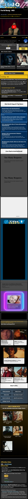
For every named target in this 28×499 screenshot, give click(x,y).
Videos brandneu (6, 391)
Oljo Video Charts (9, 481)
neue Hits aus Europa (18, 398)
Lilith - (18, 341)
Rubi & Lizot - (18, 379)
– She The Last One (8, 67)
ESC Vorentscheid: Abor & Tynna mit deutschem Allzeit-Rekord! (14, 125)
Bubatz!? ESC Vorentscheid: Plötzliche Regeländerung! (11, 134)
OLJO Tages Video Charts (7, 90)
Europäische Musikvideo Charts (8, 92)
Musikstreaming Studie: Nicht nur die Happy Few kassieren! (14, 142)
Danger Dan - (6, 379)
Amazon (8, 48)
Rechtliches (10, 491)
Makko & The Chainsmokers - (4, 342)
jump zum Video (4, 14)
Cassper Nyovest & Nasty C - (12, 360)
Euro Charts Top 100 (18, 394)
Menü (26, 7)
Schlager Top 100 (6, 401)
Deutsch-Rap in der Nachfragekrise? (11, 108)
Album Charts (18, 391)
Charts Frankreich (6, 398)
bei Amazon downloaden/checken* (15, 14)
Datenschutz (16, 491)
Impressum (4, 491)
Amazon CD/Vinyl (23, 49)
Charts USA (6, 394)
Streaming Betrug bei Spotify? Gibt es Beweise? (13, 117)
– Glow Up (21, 66)
